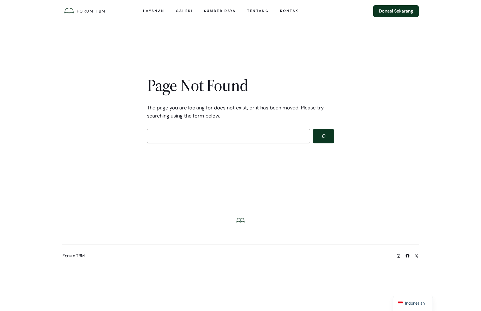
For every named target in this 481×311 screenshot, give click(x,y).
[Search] (323, 136)
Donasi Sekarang (396, 11)
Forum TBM (91, 11)
